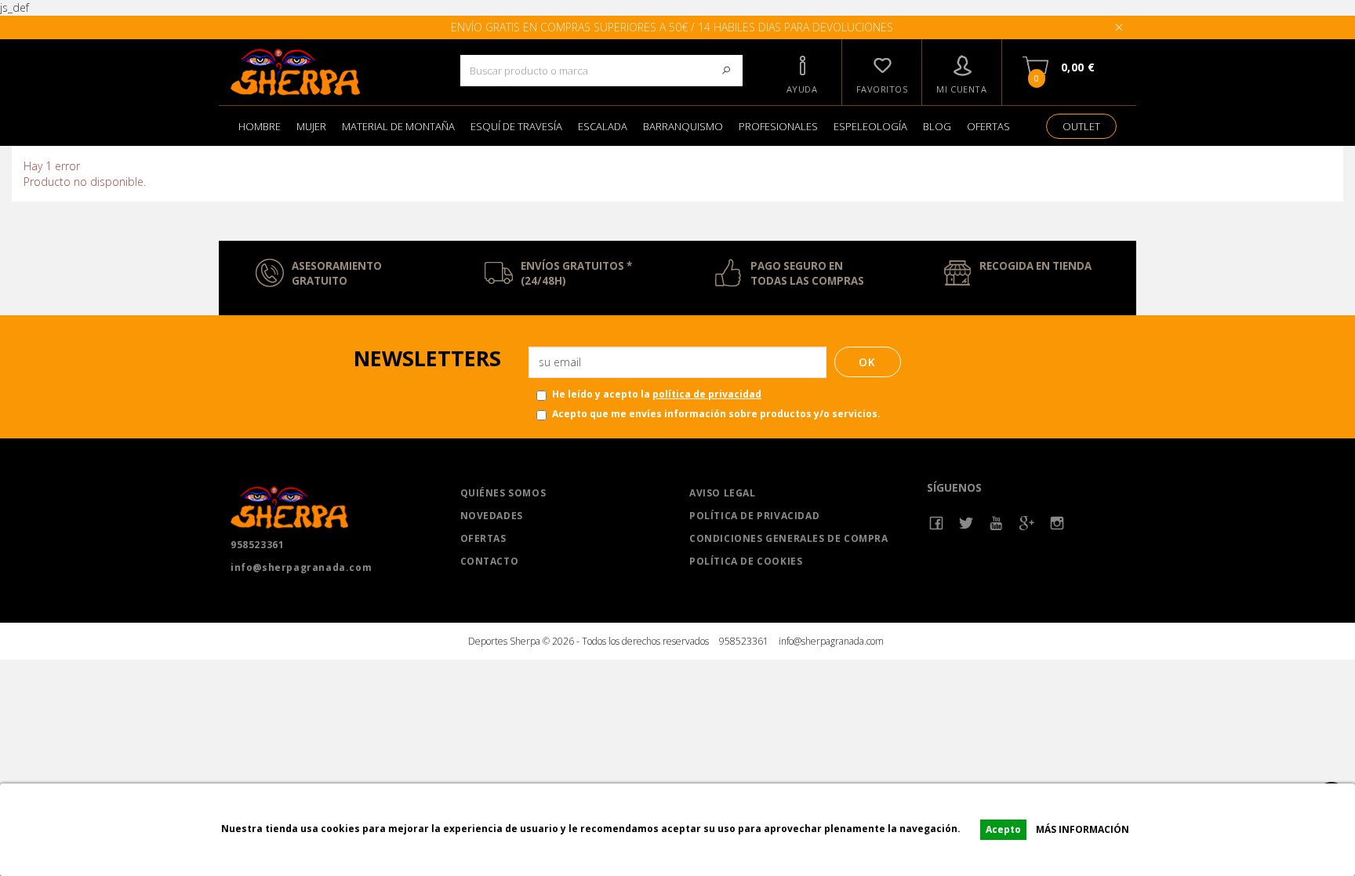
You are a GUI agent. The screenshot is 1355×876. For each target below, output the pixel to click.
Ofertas (483, 538)
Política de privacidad (754, 515)
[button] (802, 72)
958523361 (257, 544)
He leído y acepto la (656, 394)
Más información (1082, 829)
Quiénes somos (503, 493)
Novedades (491, 515)
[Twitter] (966, 523)
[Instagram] (1057, 523)
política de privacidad (706, 394)
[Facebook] (936, 523)
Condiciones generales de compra (788, 538)
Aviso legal (722, 493)
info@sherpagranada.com (301, 567)
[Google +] (1027, 523)
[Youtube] (997, 523)
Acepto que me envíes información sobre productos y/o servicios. (716, 413)
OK (868, 361)
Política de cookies (745, 561)
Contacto (489, 561)
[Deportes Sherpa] (334, 72)
